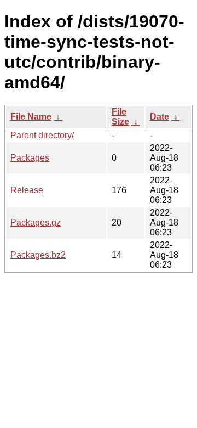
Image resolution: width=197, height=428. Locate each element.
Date (159, 116)
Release (26, 190)
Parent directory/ (42, 135)
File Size (120, 116)
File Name (30, 116)
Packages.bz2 (38, 255)
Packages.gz (35, 222)
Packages (29, 157)
